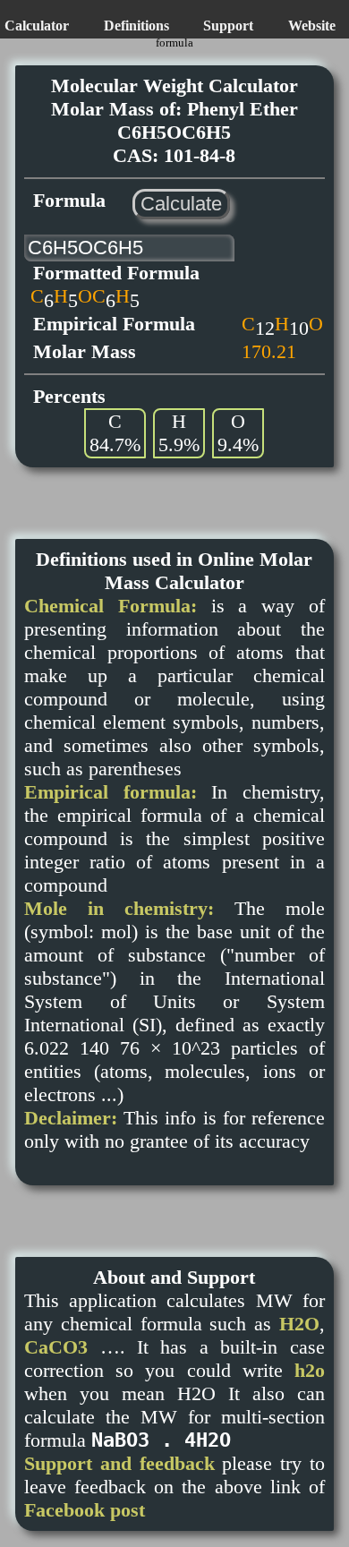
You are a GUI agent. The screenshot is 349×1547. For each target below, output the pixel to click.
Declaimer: (70, 1118)
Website (312, 25)
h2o (309, 1370)
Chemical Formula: (110, 605)
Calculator (36, 25)
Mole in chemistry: (119, 908)
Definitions (136, 25)
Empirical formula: (110, 792)
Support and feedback (119, 1463)
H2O (299, 1323)
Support (228, 25)
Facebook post (84, 1510)
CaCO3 (56, 1347)
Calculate (181, 203)
